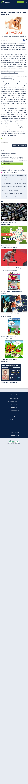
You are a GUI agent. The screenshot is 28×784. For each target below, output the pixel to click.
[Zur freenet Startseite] (5, 1)
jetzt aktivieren (7, 163)
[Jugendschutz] (14, 441)
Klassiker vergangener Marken (10, 190)
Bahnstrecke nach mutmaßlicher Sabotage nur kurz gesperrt (14, 176)
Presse (14, 423)
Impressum (14, 404)
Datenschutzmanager (14, 410)
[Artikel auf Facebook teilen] (24, 39)
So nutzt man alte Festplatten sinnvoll (12, 193)
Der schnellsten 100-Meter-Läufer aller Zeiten (14, 186)
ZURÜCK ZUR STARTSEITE (19, 145)
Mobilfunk (21, 2)
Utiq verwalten (14, 413)
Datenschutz (14, 407)
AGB (14, 416)
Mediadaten (14, 426)
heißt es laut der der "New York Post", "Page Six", (14, 116)
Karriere (14, 429)
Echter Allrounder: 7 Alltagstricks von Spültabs (14, 183)
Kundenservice (14, 398)
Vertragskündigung (14, 432)
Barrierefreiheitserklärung (14, 401)
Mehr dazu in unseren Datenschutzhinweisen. (17, 170)
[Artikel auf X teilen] (26, 39)
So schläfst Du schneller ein (9, 197)
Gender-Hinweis (14, 419)
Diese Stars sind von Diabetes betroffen (12, 180)
